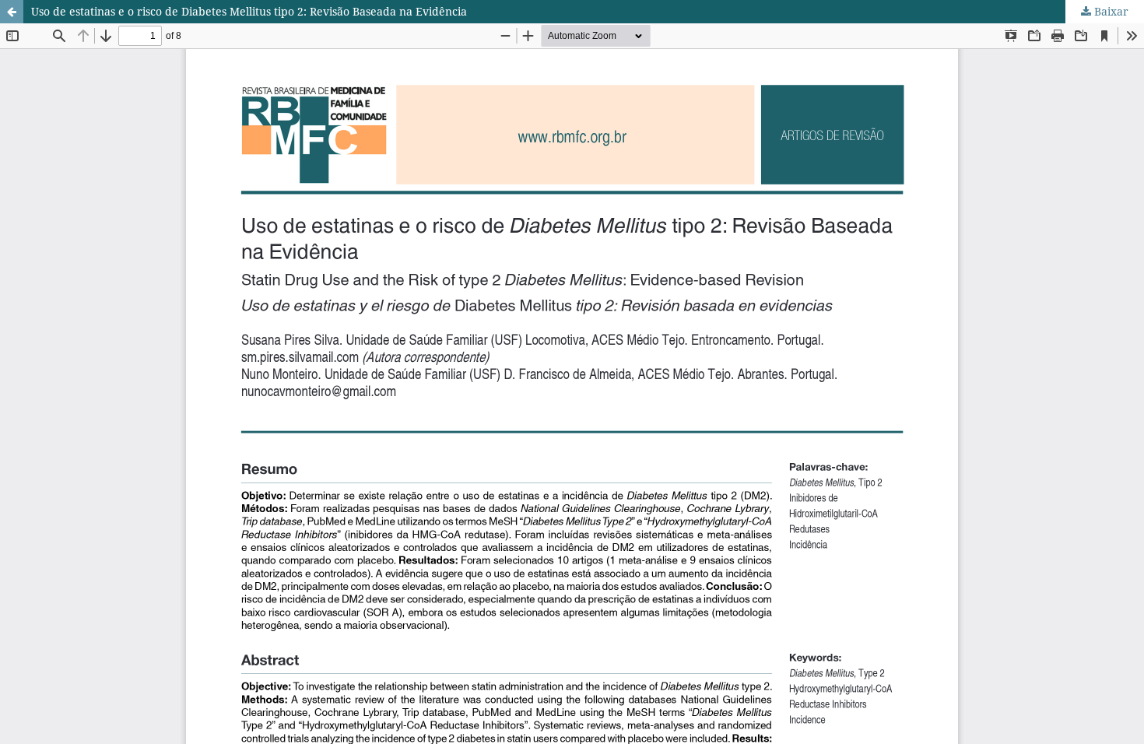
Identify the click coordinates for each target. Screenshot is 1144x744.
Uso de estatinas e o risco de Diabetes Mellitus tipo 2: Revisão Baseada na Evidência (249, 11)
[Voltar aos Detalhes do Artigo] (11, 11)
